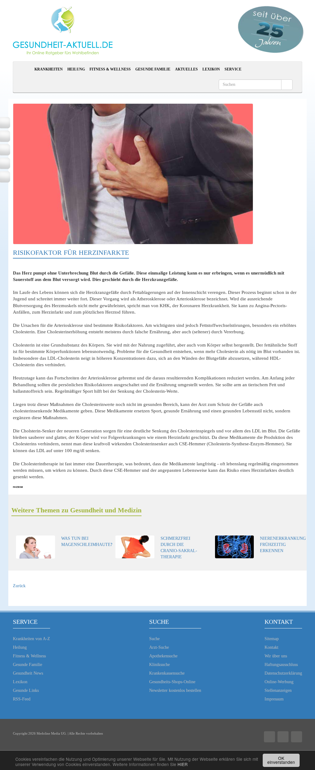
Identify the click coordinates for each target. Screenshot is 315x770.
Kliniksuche (159, 664)
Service (233, 69)
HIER (182, 764)
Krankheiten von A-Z (31, 638)
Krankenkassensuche (167, 673)
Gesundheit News (28, 673)
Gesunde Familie (152, 69)
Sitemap (272, 638)
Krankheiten (48, 69)
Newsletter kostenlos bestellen (175, 690)
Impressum (274, 699)
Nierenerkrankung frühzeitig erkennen (283, 544)
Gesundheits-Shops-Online (172, 682)
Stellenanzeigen (278, 690)
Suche (154, 638)
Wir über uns (276, 656)
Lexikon (211, 69)
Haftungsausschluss (281, 664)
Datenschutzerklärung (283, 673)
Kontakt (271, 647)
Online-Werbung (279, 682)
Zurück (19, 586)
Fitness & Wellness (110, 69)
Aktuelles (186, 69)
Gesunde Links (26, 690)
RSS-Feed (21, 699)
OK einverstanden (281, 760)
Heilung (76, 69)
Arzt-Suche (159, 647)
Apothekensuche (163, 656)
